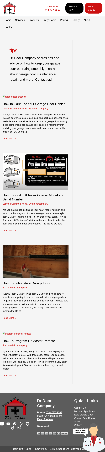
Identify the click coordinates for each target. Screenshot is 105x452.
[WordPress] (19, 428)
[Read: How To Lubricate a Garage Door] (36, 261)
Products (34, 20)
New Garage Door (83, 414)
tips (25, 108)
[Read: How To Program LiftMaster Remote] (17, 333)
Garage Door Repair (84, 418)
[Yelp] (21, 424)
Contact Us (80, 408)
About (86, 20)
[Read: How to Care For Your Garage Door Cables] (15, 97)
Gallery (76, 20)
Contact (8, 27)
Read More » (9, 138)
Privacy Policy (40, 449)
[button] (73, 8)
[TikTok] (13, 428)
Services (20, 20)
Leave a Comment (12, 108)
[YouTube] (8, 424)
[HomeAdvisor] (15, 424)
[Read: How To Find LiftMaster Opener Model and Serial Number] (36, 171)
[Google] (27, 424)
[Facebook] (2, 424)
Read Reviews (45, 419)
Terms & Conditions (59, 449)
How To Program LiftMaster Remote (29, 341)
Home (7, 20)
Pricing (64, 20)
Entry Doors (49, 20)
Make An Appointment (49, 415)
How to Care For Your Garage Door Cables (34, 104)
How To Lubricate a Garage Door (26, 283)
